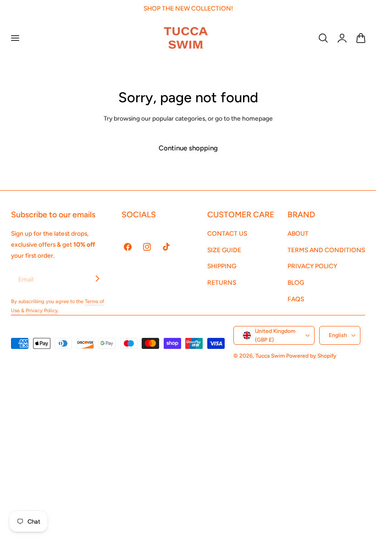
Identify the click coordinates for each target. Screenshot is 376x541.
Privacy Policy (42, 311)
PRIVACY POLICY (312, 266)
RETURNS (221, 283)
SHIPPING (221, 266)
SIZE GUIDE (224, 250)
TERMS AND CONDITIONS (326, 250)
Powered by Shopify (311, 356)
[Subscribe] (97, 279)
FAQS (296, 299)
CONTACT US (227, 233)
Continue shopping (188, 148)
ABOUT (298, 233)
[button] (14, 37)
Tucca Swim (270, 356)
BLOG (296, 283)
